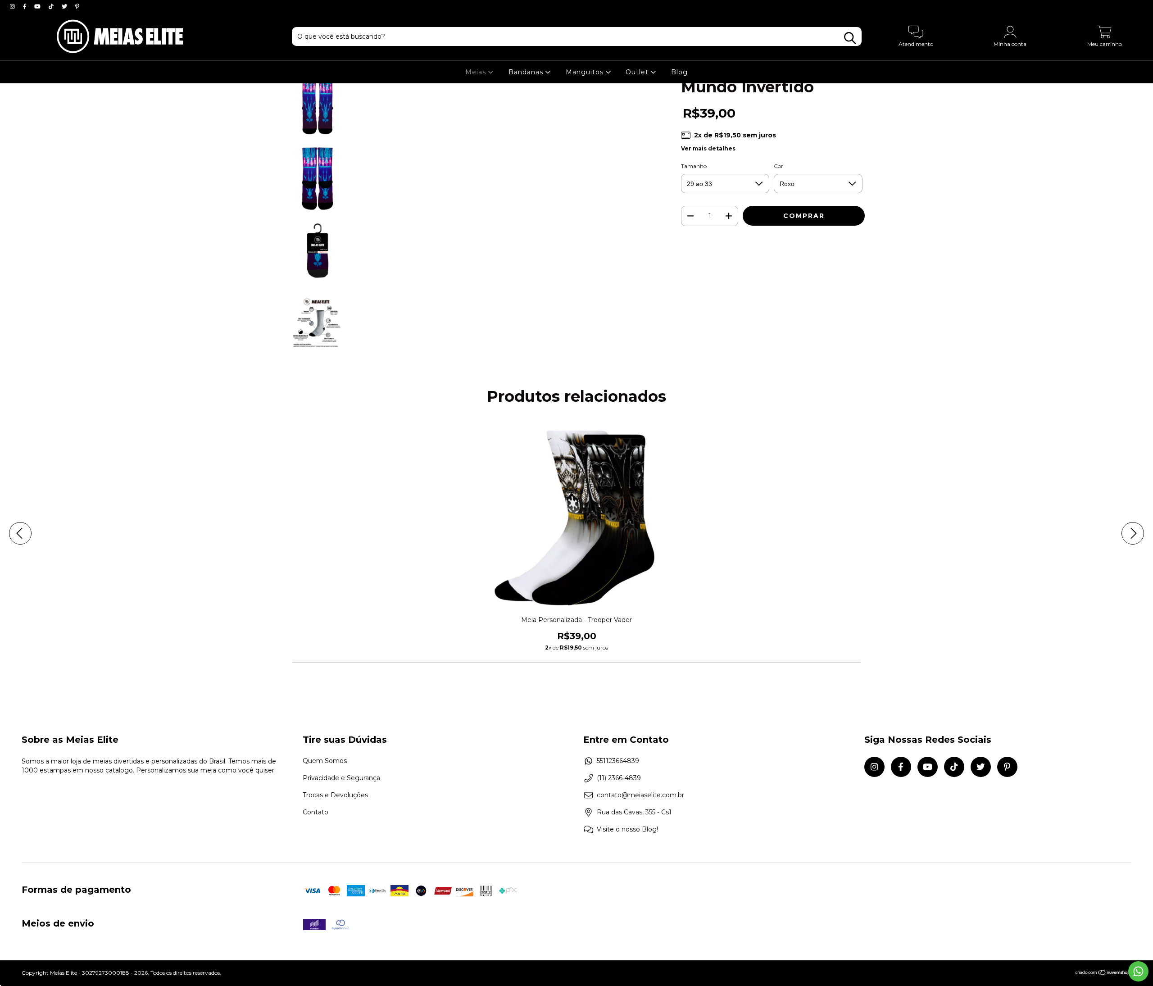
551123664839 (618, 761)
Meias (476, 72)
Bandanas (526, 72)
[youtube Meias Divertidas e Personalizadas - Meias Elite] (38, 6)
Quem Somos (325, 761)
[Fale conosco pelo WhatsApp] (1138, 971)
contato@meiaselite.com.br (640, 795)
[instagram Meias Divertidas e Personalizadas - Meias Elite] (13, 6)
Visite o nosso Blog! (627, 829)
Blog (679, 72)
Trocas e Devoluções (335, 795)
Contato (315, 812)
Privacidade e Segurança (341, 778)
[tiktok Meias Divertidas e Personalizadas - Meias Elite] (52, 6)
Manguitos (586, 72)
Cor (778, 166)
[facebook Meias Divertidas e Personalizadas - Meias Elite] (26, 6)
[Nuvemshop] (1103, 973)
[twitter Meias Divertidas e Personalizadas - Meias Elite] (65, 6)
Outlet (638, 72)
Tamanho (694, 166)
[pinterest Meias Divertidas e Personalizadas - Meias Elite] (77, 6)
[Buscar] (850, 38)
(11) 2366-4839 (619, 778)
